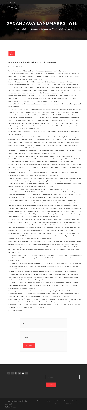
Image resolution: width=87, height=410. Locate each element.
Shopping (75, 401)
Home (17, 29)
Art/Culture (69, 404)
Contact (79, 404)
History (25, 29)
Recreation (58, 404)
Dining (66, 401)
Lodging (47, 401)
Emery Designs (11, 407)
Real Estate (57, 401)
